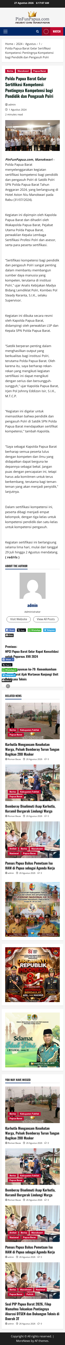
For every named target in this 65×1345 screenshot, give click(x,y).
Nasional (14, 853)
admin (12, 104)
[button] (5, 31)
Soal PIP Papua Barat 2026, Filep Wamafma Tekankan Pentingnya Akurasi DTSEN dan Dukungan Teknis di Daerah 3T (32, 1311)
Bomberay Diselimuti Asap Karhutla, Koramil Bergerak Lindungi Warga (30, 808)
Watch (57, 31)
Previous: (32, 651)
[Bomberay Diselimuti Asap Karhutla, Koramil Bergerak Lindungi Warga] (32, 782)
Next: (31, 671)
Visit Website (18, 619)
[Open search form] (37, 31)
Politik (30, 1294)
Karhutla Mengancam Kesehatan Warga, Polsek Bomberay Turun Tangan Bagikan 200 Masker (32, 749)
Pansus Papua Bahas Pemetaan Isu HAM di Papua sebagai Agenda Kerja (30, 865)
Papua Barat (39, 70)
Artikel (13, 848)
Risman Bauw (14, 759)
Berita (10, 70)
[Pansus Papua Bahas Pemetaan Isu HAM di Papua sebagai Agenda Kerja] (32, 839)
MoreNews (23, 1341)
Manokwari (23, 70)
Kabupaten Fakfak (29, 729)
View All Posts (46, 619)
